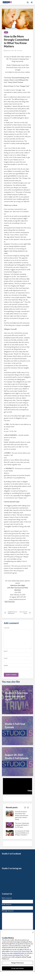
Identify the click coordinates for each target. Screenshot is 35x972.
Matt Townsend (9, 602)
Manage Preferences (17, 963)
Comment (6, 627)
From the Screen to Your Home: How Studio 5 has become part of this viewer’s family (21, 815)
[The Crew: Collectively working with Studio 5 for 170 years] (10, 825)
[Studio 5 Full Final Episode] (17, 730)
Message (8, 911)
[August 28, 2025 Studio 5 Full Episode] (17, 761)
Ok (33, 932)
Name (6, 651)
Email (6, 658)
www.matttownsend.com (17, 599)
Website (6, 665)
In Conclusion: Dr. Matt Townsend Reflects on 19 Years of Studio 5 (22, 833)
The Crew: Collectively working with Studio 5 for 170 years (22, 825)
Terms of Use (17, 951)
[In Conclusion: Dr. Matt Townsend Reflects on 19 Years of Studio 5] (10, 833)
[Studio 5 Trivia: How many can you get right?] (17, 699)
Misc (6, 32)
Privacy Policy (26, 951)
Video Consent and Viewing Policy (14, 955)
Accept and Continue (17, 968)
